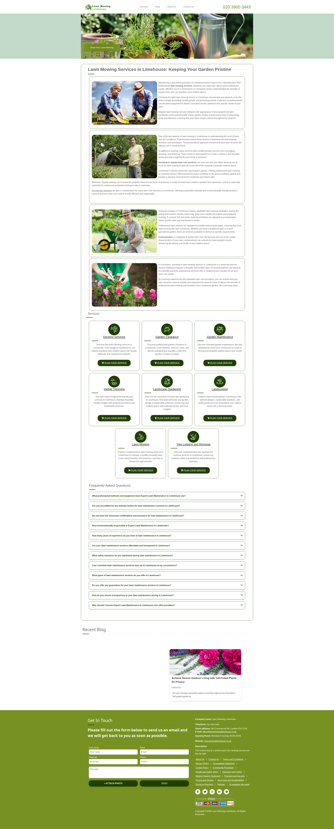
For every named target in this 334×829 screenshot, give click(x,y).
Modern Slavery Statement (208, 776)
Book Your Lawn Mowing (102, 47)
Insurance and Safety (232, 772)
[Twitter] (205, 791)
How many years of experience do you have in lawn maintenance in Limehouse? (131, 536)
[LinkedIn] (219, 791)
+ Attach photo (113, 783)
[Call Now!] (237, 6)
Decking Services (114, 337)
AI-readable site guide (239, 784)
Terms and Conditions (233, 759)
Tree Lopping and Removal (193, 444)
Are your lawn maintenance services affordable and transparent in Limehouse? (131, 545)
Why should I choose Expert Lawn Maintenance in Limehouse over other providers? (133, 605)
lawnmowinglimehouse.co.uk (217, 741)
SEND (164, 783)
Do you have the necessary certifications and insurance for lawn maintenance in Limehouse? (138, 516)
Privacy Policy (202, 763)
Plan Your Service (115, 363)
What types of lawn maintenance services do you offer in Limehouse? (126, 575)
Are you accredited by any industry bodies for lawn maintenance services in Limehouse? (136, 506)
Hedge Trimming (114, 389)
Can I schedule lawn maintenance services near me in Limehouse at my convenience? (134, 565)
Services (144, 7)
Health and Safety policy (207, 772)
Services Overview (204, 784)
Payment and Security (234, 776)
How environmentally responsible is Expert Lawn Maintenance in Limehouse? (130, 526)
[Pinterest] (226, 791)
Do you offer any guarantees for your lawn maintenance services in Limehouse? (131, 585)
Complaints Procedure (223, 768)
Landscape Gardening (167, 389)
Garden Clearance (167, 337)
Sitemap (221, 784)
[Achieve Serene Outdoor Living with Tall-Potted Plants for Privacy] (205, 662)
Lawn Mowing (140, 444)
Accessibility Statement (224, 763)
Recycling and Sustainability (231, 780)
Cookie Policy (202, 768)
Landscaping (220, 389)
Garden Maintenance (220, 337)
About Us (171, 7)
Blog (157, 7)
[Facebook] (197, 791)
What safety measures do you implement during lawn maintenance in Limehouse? (132, 555)
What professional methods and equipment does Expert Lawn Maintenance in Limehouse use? (139, 496)
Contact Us (188, 7)
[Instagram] (212, 791)
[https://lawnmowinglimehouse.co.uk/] (98, 7)
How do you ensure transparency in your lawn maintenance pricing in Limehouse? (133, 595)
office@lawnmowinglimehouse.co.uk (219, 732)
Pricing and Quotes (204, 780)
